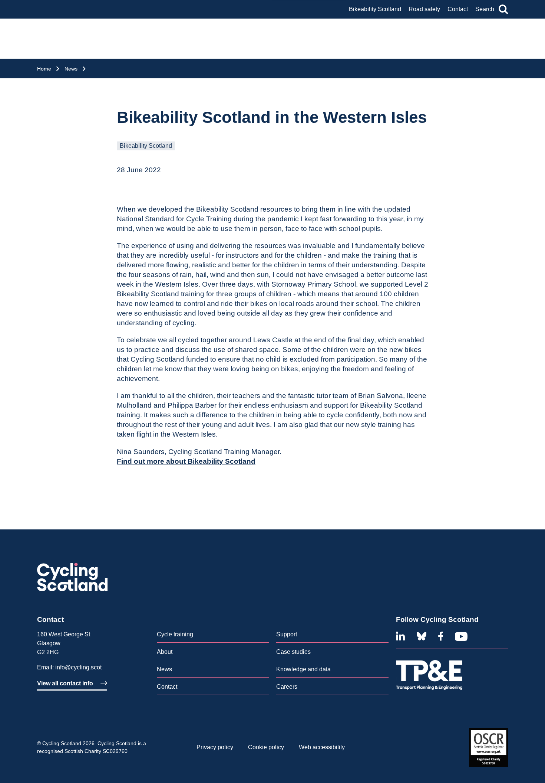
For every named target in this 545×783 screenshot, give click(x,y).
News (71, 68)
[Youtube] (461, 636)
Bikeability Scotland (375, 9)
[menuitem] (213, 636)
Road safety (424, 9)
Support (286, 634)
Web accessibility (322, 747)
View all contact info (65, 683)
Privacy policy (214, 747)
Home (44, 68)
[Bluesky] (421, 636)
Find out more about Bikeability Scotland (186, 461)
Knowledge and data (303, 669)
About (164, 652)
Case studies (293, 652)
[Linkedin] (400, 636)
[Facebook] (440, 636)
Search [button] (484, 9)
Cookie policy (266, 747)
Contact (457, 9)
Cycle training (175, 634)
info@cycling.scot (78, 667)
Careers (286, 687)
